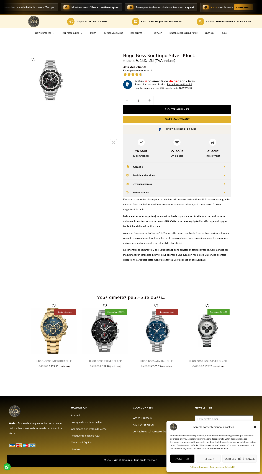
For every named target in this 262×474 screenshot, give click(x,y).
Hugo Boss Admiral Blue (156, 361)
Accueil (75, 415)
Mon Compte (136, 33)
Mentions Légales (81, 442)
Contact (157, 33)
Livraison (209, 33)
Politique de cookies (199, 467)
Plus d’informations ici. (179, 84)
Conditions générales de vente (89, 428)
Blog (224, 33)
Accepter (182, 458)
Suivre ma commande (113, 33)
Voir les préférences (239, 458)
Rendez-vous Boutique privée (183, 33)
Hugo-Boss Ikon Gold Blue (54, 361)
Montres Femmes (43, 33)
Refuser (208, 458)
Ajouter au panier (177, 109)
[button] (255, 427)
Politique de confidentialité (222, 467)
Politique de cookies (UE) (85, 435)
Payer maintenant (177, 119)
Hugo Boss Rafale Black (105, 361)
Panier (93, 33)
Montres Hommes (71, 33)
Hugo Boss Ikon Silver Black (208, 361)
